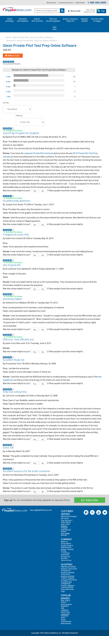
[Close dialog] (103, 285)
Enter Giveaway (29, 323)
